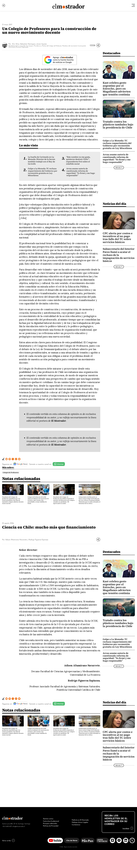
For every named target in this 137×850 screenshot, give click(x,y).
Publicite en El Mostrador (80, 820)
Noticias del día (114, 204)
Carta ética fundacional (51, 821)
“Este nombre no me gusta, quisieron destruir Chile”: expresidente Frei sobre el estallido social (78, 160)
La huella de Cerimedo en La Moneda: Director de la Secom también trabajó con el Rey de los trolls (41, 160)
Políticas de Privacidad (50, 826)
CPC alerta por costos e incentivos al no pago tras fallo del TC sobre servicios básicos (118, 238)
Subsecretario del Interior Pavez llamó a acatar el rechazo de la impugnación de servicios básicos (118, 255)
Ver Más (92, 45)
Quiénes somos (48, 818)
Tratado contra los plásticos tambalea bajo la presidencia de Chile (118, 124)
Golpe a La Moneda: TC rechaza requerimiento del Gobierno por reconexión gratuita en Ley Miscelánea (42, 172)
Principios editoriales (50, 823)
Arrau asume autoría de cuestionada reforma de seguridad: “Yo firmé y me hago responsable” (80, 172)
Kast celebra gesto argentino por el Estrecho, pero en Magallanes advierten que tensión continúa (117, 88)
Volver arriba (6, 840)
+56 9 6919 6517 (7, 826)
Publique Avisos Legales (80, 822)
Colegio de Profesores (11, 473)
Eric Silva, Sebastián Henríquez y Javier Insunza (29, 44)
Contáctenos (76, 824)
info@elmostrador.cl (18, 826)
